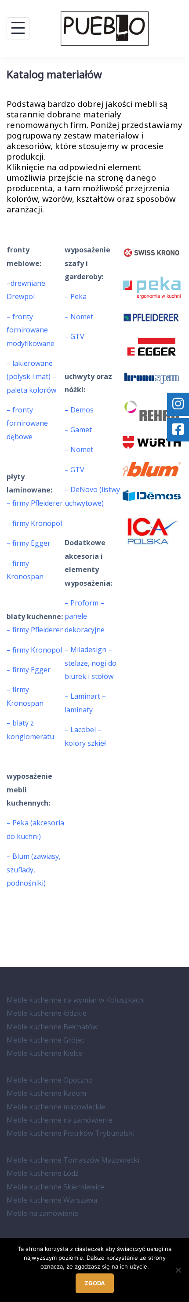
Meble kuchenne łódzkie (47, 1013)
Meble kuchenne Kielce (44, 1053)
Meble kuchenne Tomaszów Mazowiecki (73, 1160)
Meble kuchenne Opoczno (50, 1080)
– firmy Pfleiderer (35, 503)
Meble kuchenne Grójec (45, 1040)
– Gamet (78, 429)
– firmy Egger (29, 543)
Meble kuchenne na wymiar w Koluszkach (75, 1000)
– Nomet (79, 316)
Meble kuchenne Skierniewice (55, 1187)
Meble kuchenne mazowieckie (56, 1107)
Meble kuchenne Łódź (43, 1173)
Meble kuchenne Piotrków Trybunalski (70, 1133)
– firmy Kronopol (35, 523)
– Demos (79, 410)
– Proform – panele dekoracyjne (85, 616)
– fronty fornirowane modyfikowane (31, 330)
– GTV (74, 336)
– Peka (76, 296)
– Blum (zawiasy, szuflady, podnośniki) (34, 869)
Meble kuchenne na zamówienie (60, 1120)
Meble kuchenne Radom (46, 1093)
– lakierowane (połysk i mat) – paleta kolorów (31, 376)
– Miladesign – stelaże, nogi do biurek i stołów (90, 663)
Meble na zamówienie (42, 1213)
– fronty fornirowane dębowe (27, 423)
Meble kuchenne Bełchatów (52, 1027)
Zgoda (94, 1283)
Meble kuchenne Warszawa (52, 1200)
